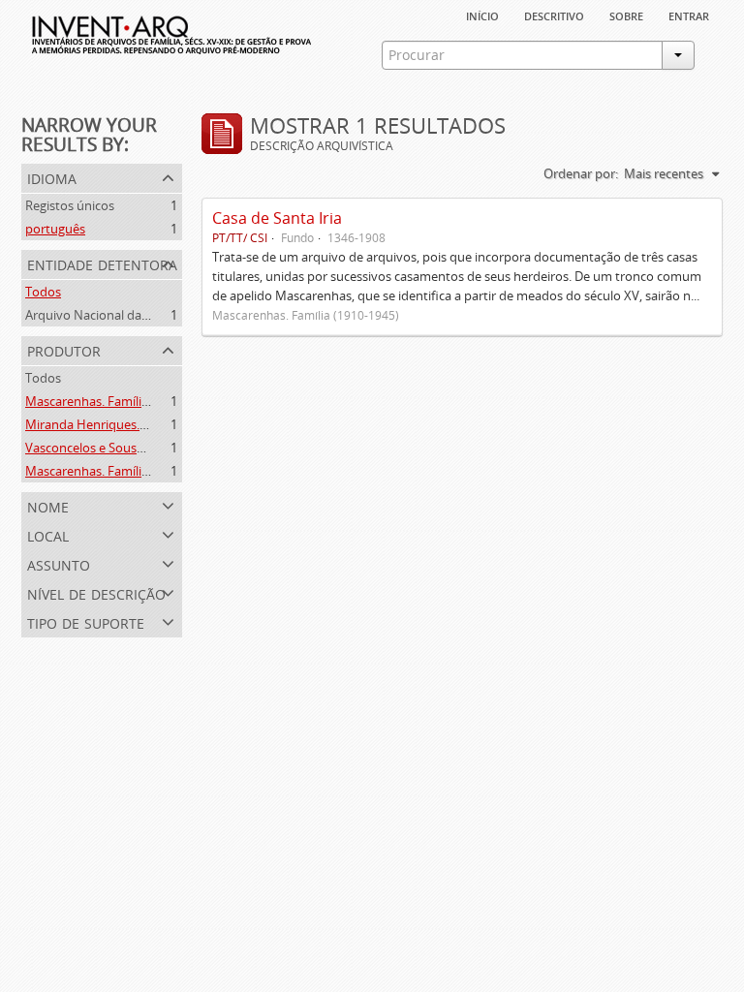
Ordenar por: (580, 173)
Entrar (688, 14)
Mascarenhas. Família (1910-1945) (121, 401)
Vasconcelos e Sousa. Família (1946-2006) (142, 447)
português (55, 228)
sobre (626, 14)
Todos (43, 291)
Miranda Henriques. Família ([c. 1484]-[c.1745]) (156, 424)
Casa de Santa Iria (277, 218)
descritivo (554, 14)
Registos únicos (69, 205)
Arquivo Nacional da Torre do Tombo (131, 315)
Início (482, 14)
